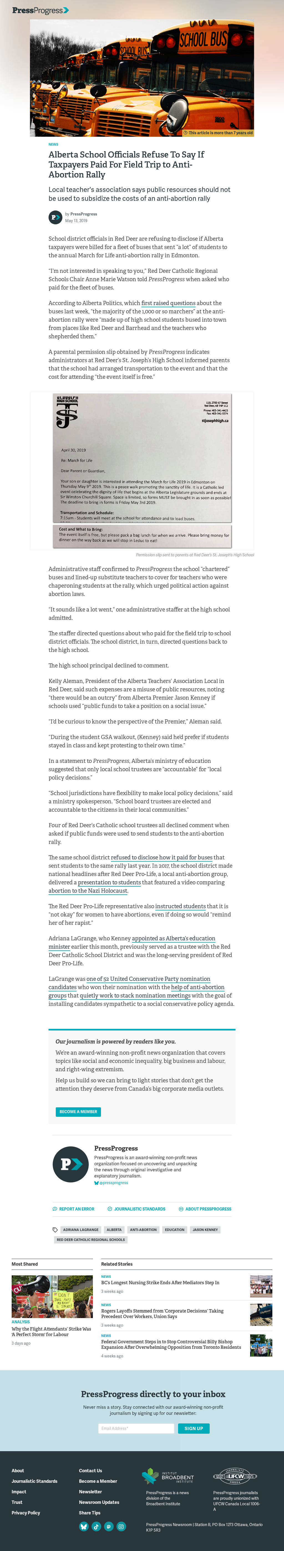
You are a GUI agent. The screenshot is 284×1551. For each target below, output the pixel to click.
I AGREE (246, 1536)
